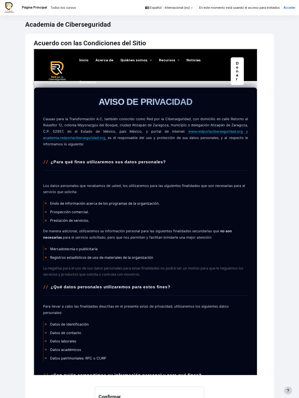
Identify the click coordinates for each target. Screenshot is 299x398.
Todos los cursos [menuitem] (63, 8)
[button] (168, 7)
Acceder (289, 8)
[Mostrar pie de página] (288, 390)
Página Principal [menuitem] (34, 7)
